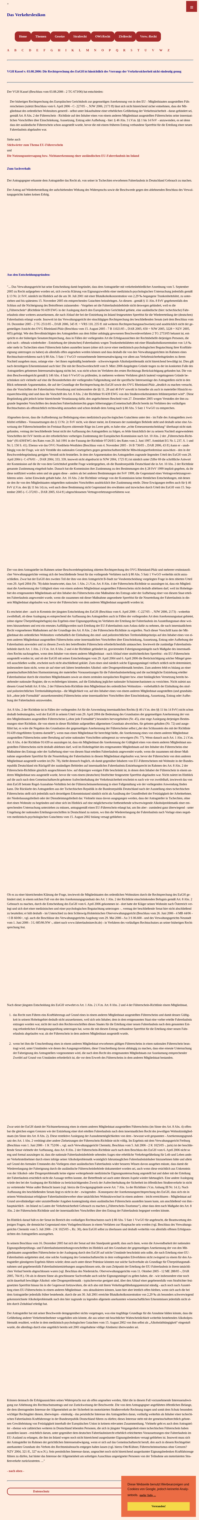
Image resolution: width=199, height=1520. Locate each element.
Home (23, 36)
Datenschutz (41, 1491)
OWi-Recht (102, 36)
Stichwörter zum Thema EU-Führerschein (35, 145)
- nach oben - (15, 1471)
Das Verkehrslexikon (26, 14)
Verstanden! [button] (159, 1506)
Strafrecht (80, 36)
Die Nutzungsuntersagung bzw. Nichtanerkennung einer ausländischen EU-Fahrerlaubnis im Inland (73, 155)
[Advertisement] (100, 233)
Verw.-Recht (148, 36)
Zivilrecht (125, 36)
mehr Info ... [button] (148, 1495)
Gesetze (60, 36)
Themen (40, 36)
